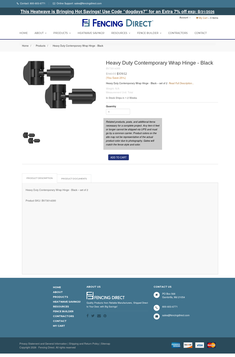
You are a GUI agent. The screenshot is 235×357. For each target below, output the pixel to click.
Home (23, 33)
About (39, 33)
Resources (119, 33)
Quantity (111, 106)
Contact (201, 33)
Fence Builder (147, 33)
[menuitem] (23, 32)
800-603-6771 (37, 3)
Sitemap (105, 343)
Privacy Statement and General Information (43, 343)
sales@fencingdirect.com (88, 3)
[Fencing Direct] (118, 22)
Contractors (178, 33)
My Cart (202, 17)
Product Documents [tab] (74, 178)
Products (60, 33)
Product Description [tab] (39, 178)
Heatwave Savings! (91, 33)
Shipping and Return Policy (84, 343)
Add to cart (118, 157)
